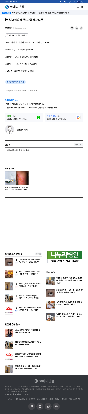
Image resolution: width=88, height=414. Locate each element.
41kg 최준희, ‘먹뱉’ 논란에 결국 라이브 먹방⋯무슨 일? (27, 331)
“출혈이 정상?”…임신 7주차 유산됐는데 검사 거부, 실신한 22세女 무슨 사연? (69, 280)
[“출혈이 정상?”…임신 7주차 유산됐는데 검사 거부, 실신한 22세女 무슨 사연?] (50, 281)
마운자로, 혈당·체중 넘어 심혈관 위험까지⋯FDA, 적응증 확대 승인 (30, 308)
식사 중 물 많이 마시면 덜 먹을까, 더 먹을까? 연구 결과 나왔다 (69, 303)
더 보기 (77, 145)
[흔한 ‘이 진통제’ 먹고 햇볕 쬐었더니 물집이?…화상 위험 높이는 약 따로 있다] (17, 178)
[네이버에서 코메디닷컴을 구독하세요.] (24, 117)
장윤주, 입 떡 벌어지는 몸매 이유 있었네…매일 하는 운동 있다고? (30, 284)
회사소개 (10, 399)
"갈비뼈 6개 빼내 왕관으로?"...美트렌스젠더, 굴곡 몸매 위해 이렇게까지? (32, 107)
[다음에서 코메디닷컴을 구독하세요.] (64, 117)
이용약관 (32, 399)
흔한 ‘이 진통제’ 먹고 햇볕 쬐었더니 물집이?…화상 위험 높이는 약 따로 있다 (16, 189)
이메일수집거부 (54, 399)
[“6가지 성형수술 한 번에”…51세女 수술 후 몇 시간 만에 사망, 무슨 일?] (50, 317)
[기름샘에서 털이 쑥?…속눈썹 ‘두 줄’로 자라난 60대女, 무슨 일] (50, 293)
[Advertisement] (63, 341)
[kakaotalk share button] (72, 28)
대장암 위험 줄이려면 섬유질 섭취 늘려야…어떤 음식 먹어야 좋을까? (30, 272)
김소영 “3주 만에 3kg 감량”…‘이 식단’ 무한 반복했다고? (29, 296)
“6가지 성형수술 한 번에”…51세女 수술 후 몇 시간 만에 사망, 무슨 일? (69, 315)
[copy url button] (76, 28)
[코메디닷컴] (39, 406)
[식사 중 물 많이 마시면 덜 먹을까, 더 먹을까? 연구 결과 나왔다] (50, 305)
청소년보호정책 (42, 399)
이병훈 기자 (22, 130)
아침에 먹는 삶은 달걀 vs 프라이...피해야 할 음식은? (25, 103)
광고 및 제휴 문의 (74, 399)
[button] (62, 1)
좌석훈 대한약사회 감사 (15, 82)
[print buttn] (81, 28)
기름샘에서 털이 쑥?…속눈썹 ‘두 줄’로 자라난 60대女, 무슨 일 (29, 260)
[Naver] (31, 406)
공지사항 (64, 399)
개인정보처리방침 (21, 399)
